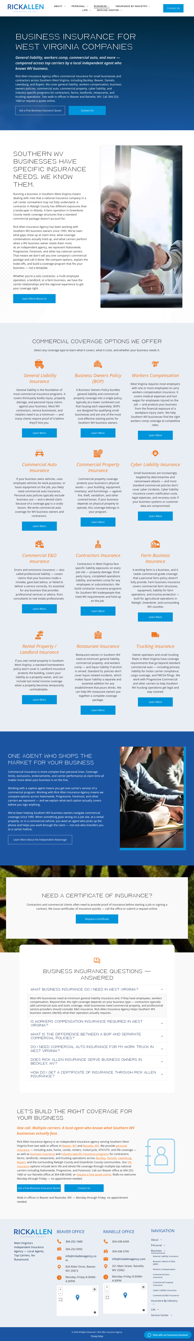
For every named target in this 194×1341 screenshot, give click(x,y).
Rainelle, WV (91, 1146)
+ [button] (60, 1289)
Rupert (21, 1162)
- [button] (60, 1293)
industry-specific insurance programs (85, 1154)
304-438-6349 (62, 1174)
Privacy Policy (97, 1336)
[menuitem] (60, 6)
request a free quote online (93, 1174)
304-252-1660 (73, 1241)
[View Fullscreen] (60, 1299)
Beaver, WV (69, 1146)
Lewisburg (124, 1158)
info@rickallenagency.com (129, 1259)
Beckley (101, 1158)
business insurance (42, 1154)
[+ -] (77, 1301)
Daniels (112, 1158)
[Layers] (95, 1289)
